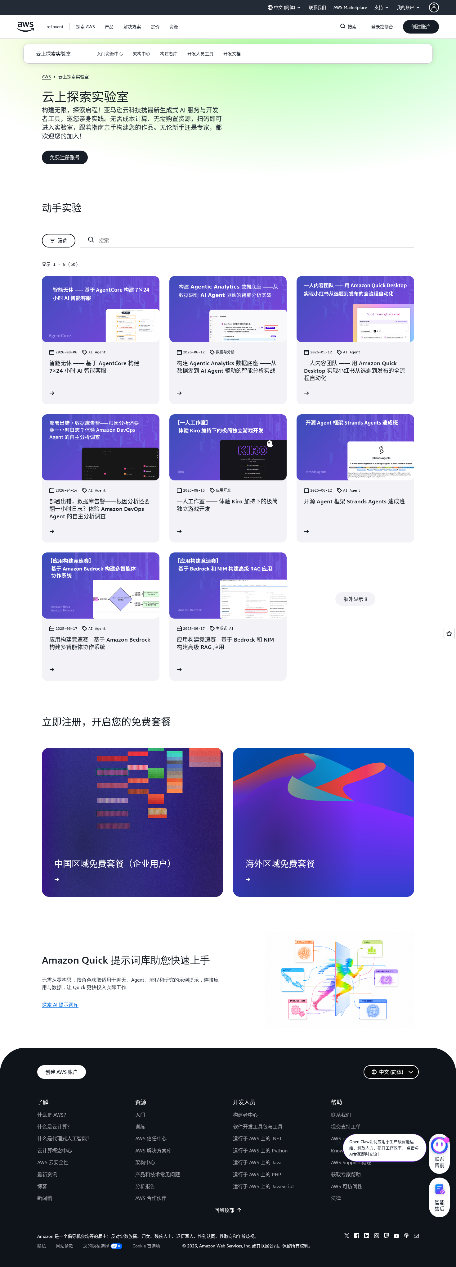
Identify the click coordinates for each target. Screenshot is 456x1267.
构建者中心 (245, 1115)
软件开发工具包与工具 (258, 1127)
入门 (140, 1115)
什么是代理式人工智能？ (64, 1138)
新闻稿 (44, 1198)
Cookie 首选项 (146, 1245)
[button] (85, 26)
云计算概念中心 (54, 1150)
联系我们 (341, 1115)
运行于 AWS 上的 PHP (257, 1174)
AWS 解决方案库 (153, 1150)
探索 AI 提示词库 (60, 1004)
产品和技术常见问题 (157, 1174)
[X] (346, 1236)
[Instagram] (376, 1236)
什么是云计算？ (54, 1127)
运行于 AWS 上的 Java (257, 1162)
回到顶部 (224, 1210)
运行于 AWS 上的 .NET (257, 1138)
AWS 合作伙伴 (151, 1198)
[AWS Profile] (434, 7)
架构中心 (145, 1162)
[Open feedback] (449, 633)
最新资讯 (47, 1174)
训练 (140, 1127)
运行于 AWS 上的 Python (260, 1150)
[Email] (416, 1236)
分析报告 (145, 1186)
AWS (46, 76)
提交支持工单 (346, 1127)
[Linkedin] (366, 1236)
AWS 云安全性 (53, 1162)
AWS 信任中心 (151, 1138)
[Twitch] (386, 1236)
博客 (42, 1186)
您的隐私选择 (96, 1245)
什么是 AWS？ (53, 1115)
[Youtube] (396, 1236)
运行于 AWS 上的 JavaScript (263, 1186)
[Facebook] (356, 1236)
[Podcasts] (406, 1236)
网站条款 (64, 1245)
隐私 (41, 1245)
